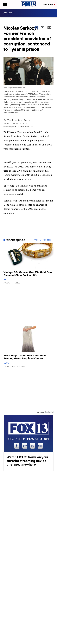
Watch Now (48, 4)
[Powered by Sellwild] (49, 412)
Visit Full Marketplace (43, 240)
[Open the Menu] (5, 4)
